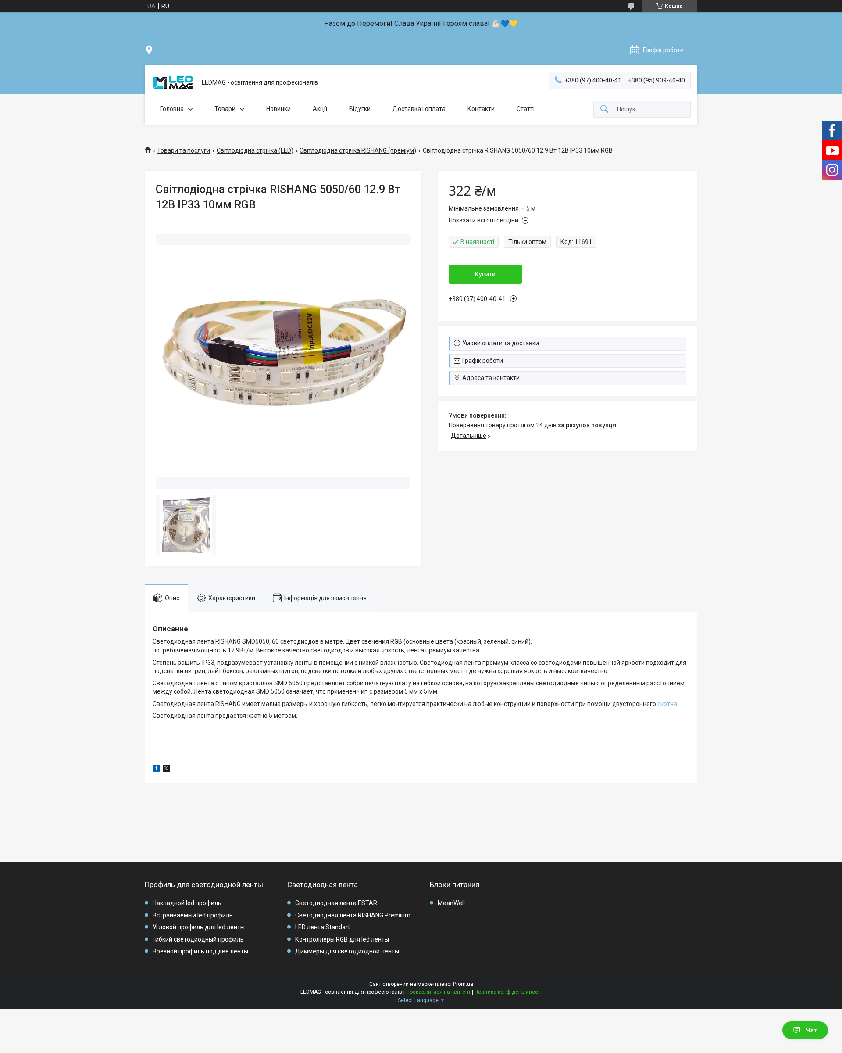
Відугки (360, 108)
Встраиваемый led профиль (193, 915)
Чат (811, 1030)
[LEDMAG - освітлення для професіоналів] (173, 83)
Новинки (278, 108)
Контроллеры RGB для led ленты (342, 939)
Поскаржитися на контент (438, 992)
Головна (172, 108)
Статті (526, 108)
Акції (320, 108)
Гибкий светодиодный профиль (198, 939)
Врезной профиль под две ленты (200, 951)
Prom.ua (463, 984)
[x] (166, 769)
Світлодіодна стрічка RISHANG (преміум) (358, 150)
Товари (224, 108)
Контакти (481, 108)
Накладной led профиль (187, 902)
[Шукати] (604, 109)
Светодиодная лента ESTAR (336, 902)
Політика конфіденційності (508, 992)
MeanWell (451, 902)
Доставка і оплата (419, 108)
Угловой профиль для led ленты (199, 927)
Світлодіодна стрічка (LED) (255, 150)
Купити (485, 274)
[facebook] (156, 769)
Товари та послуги (183, 150)
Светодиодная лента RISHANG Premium (352, 915)
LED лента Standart (322, 927)
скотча (667, 703)
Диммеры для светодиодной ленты (347, 951)
